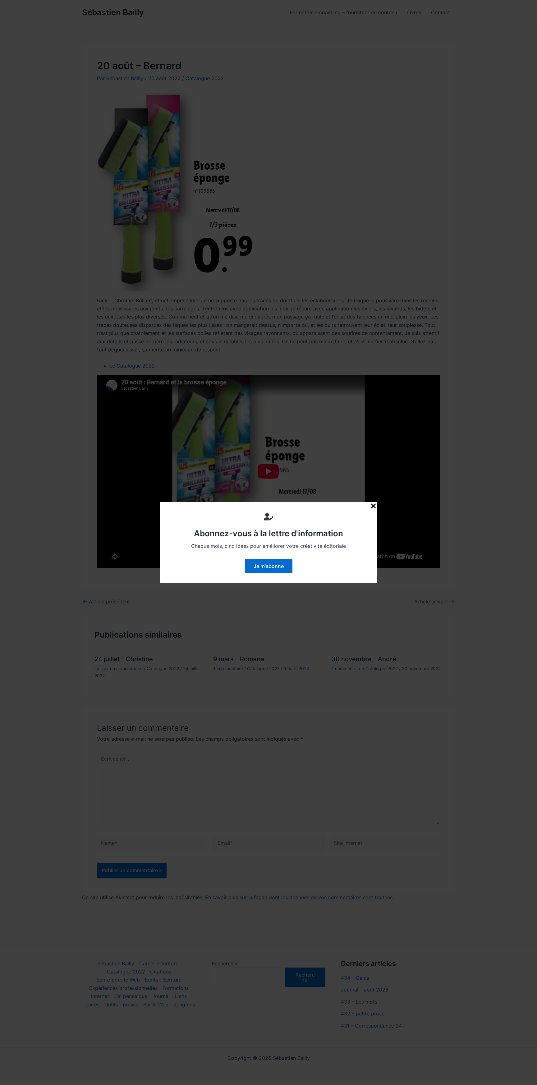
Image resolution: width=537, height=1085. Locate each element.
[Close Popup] (373, 506)
